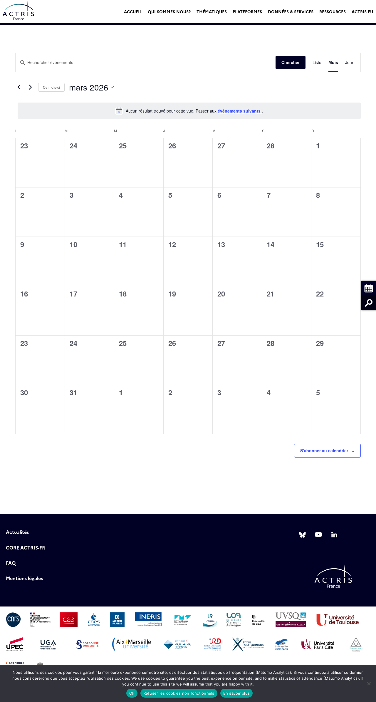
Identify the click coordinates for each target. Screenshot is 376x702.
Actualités (17, 532)
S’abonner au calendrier (324, 450)
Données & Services (290, 11)
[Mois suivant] (30, 87)
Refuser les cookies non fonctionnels (178, 693)
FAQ (11, 562)
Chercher (290, 62)
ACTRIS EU (362, 11)
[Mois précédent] (18, 87)
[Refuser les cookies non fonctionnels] (369, 683)
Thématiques (212, 11)
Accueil (133, 11)
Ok (132, 693)
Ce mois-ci (51, 87)
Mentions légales (24, 578)
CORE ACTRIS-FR (25, 547)
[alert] (189, 111)
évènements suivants (240, 111)
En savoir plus (236, 693)
